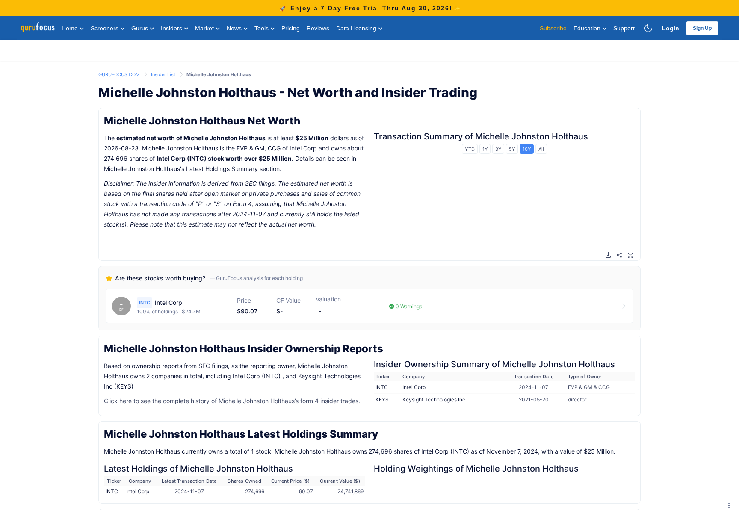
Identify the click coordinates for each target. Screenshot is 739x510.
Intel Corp (414, 387)
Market (205, 28)
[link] (119, 73)
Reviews (318, 28)
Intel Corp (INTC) (182, 158)
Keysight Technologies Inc (433, 399)
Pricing (290, 28)
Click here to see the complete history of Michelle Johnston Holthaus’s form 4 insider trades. (232, 400)
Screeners (105, 28)
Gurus (140, 28)
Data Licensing (357, 28)
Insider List (164, 74)
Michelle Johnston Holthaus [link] (218, 74)
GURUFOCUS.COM (119, 74)
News (235, 28)
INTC (381, 387)
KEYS (382, 399)
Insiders (172, 28)
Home (71, 28)
